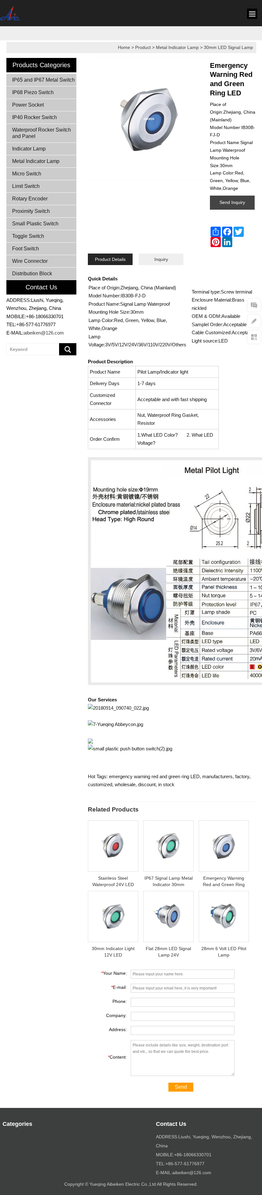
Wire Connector (30, 261)
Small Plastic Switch (35, 223)
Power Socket (28, 105)
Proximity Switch (31, 211)
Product (143, 47)
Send (181, 1087)
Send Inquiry (232, 202)
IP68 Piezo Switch (33, 92)
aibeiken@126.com (44, 332)
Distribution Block (32, 273)
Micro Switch (26, 173)
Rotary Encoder (30, 198)
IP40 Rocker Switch (34, 117)
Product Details (110, 259)
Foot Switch (25, 248)
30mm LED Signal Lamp (228, 47)
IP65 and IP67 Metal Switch (43, 80)
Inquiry (161, 259)
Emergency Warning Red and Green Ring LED (224, 884)
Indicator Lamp (29, 148)
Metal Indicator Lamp (177, 47)
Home (124, 47)
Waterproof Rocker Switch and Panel (41, 133)
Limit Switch (26, 186)
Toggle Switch (28, 236)
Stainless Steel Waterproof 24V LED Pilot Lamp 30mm (113, 884)
